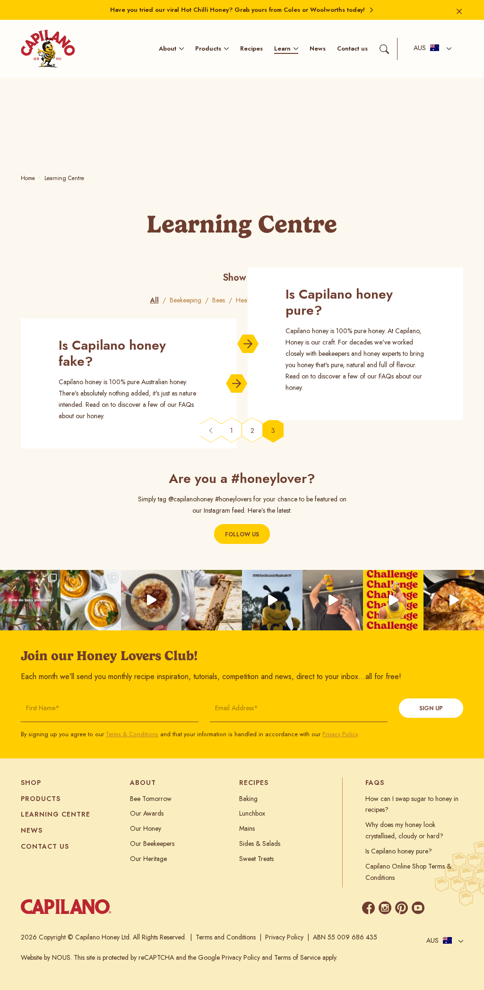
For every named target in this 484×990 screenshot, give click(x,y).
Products (208, 48)
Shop (31, 782)
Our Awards (147, 813)
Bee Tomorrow (151, 798)
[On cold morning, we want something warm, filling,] (151, 600)
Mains (247, 828)
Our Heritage (148, 858)
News (318, 48)
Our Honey (145, 828)
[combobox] (430, 49)
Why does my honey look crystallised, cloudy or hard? (404, 830)
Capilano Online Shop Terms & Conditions (408, 871)
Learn (282, 48)
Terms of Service (297, 957)
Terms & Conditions (132, 734)
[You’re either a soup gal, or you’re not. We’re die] (90, 600)
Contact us (352, 48)
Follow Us (242, 534)
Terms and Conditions (226, 937)
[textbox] (426, 49)
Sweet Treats (256, 858)
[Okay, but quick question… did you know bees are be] (30, 600)
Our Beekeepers (152, 843)
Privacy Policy (339, 734)
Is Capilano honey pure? (398, 851)
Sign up (431, 708)
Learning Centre (55, 814)
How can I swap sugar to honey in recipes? (411, 804)
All (154, 300)
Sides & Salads (259, 843)
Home (28, 178)
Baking (248, 798)
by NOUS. (58, 957)
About (167, 48)
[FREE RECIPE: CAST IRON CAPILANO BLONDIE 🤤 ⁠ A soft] (454, 600)
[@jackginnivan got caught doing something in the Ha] (393, 600)
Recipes (251, 48)
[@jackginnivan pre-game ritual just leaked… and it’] (332, 600)
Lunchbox (252, 813)
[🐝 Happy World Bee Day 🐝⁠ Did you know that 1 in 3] (212, 600)
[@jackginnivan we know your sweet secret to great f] (272, 600)
